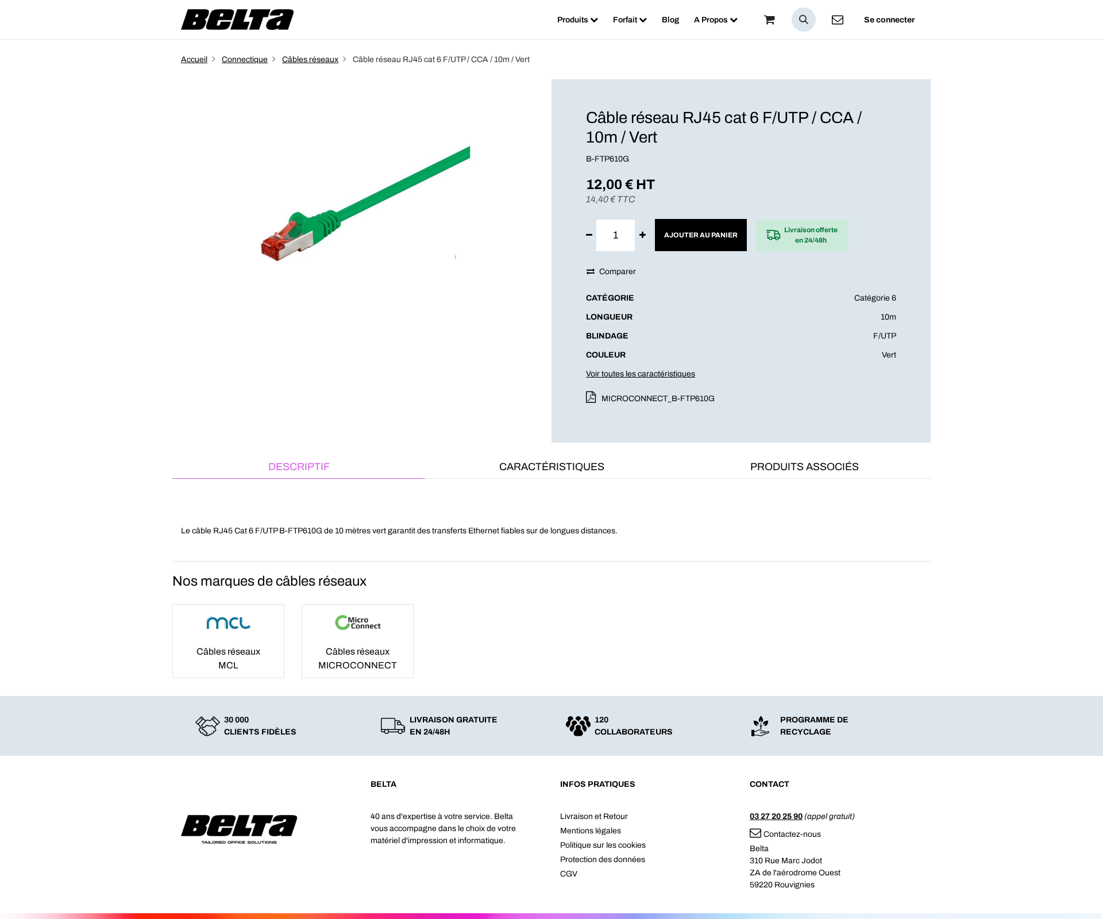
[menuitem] (578, 19)
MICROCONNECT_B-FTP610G (658, 398)
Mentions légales (590, 830)
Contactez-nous (792, 834)
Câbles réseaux (310, 59)
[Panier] (769, 19)
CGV (568, 874)
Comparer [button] (617, 271)
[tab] (298, 467)
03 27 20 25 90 (776, 816)
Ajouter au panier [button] (701, 235)
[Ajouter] (642, 235)
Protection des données (602, 859)
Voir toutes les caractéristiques (640, 374)
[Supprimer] (589, 235)
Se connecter (889, 20)
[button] (804, 19)
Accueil (194, 59)
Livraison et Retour (594, 816)
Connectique (245, 59)
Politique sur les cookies (603, 845)
